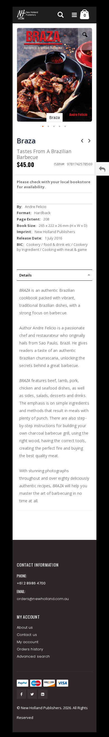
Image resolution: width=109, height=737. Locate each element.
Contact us (27, 634)
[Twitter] (32, 694)
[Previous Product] (82, 140)
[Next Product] (89, 140)
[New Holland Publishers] (28, 15)
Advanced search (33, 656)
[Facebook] (21, 694)
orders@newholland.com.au (43, 598)
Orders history (30, 649)
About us (25, 627)
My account (27, 642)
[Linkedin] (43, 694)
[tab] (54, 275)
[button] (85, 39)
